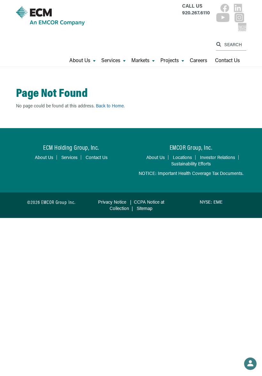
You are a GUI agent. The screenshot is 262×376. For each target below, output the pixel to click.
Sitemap (144, 208)
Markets (140, 60)
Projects (169, 60)
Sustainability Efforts (191, 164)
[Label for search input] (230, 44)
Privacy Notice (112, 202)
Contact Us (227, 60)
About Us (79, 60)
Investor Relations (217, 157)
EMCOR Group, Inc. (191, 147)
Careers (198, 60)
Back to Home (110, 106)
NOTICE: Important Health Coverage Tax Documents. (191, 173)
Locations (182, 157)
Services (110, 60)
